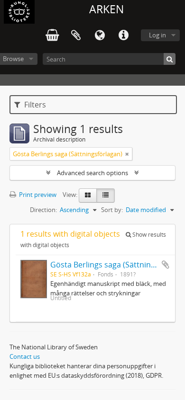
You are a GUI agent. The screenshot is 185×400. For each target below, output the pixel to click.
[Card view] (88, 195)
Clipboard (76, 35)
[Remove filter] (127, 154)
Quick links (123, 35)
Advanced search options (93, 173)
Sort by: (112, 209)
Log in (157, 35)
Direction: (43, 209)
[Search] (170, 59)
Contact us (24, 356)
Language (99, 35)
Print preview (37, 194)
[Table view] (105, 195)
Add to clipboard (165, 264)
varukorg (52, 35)
